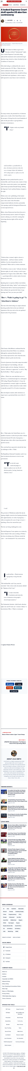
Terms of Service (6, 998)
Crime (4, 914)
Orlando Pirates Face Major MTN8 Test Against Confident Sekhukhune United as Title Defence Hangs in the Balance (17, 842)
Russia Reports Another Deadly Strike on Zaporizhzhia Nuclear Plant (17, 815)
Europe (5, 917)
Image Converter (20, 1009)
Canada (11, 911)
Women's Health (20, 1034)
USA (4, 931)
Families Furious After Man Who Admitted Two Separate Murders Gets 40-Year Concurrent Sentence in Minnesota (17, 886)
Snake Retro (8, 1021)
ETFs (20, 914)
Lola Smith (9, 20)
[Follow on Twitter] (14, 20)
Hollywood (11, 917)
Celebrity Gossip (19, 911)
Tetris (20, 1028)
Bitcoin (5, 911)
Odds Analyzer (8, 1045)
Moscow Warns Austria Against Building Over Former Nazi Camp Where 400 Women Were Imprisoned (17, 808)
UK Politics (9, 928)
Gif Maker (8, 1012)
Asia (8, 908)
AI (3, 908)
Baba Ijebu (21, 908)
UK (4, 928)
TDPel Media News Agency (14, 1)
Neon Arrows (20, 1024)
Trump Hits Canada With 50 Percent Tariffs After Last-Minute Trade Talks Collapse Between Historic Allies (17, 869)
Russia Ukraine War (8, 925)
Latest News (16, 4)
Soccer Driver (8, 1031)
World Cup (10, 931)
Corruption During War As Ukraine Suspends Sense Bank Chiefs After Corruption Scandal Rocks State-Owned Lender (16, 792)
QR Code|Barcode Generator (20, 1013)
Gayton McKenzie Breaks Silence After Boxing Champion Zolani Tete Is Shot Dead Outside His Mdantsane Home (17, 860)
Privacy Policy (5, 993)
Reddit (10, 687)
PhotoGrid (8, 1017)
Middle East (13, 920)
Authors (4, 974)
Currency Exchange (20, 1041)
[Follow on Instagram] (20, 20)
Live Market (8, 1034)
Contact (4, 976)
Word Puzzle (20, 1017)
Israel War (5, 920)
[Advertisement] (14, 86)
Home (10, 4)
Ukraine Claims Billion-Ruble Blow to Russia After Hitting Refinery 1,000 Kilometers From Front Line (17, 826)
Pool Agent (11, 922)
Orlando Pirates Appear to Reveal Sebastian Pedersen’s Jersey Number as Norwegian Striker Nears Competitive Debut (17, 851)
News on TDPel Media (7, 991)
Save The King (8, 1028)
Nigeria (20, 920)
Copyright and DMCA (7, 979)
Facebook (10, 684)
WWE (16, 931)
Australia (13, 908)
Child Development (8, 1041)
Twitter (19, 684)
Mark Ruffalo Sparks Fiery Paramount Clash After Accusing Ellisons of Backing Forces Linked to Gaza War (17, 877)
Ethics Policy (5, 983)
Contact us (22, 4)
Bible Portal (20, 1031)
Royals (18, 922)
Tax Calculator (20, 1038)
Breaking (5, 4)
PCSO (4, 922)
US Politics (17, 928)
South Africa (18, 925)
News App (4, 988)
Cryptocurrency (12, 914)
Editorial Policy (6, 981)
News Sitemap (16, 937)
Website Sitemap (6, 937)
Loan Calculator (7, 1038)
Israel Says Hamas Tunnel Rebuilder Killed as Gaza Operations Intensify (17, 833)
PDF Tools (8, 1009)
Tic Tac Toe (20, 1021)
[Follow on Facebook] (17, 20)
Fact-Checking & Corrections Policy (11, 986)
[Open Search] (26, 1)
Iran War (19, 917)
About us (4, 971)
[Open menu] (2, 1)
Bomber (8, 1024)
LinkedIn (19, 687)
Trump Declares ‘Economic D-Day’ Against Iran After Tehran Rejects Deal (17, 800)
